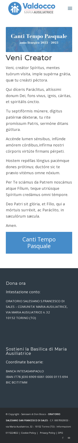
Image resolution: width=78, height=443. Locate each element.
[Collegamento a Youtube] (69, 438)
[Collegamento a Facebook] (63, 438)
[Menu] (70, 8)
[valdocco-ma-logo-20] (32, 8)
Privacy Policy (47, 432)
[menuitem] (70, 8)
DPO (60, 432)
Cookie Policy (28, 432)
